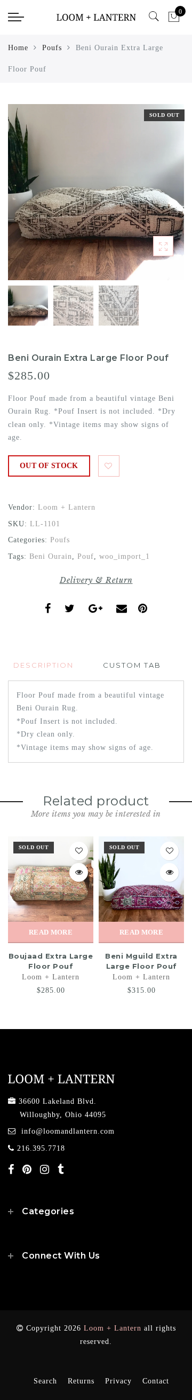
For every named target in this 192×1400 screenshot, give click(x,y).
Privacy (118, 1381)
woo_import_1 (124, 556)
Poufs (52, 48)
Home (18, 48)
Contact (155, 1381)
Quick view (78, 872)
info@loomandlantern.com (68, 1131)
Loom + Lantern (66, 507)
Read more (51, 932)
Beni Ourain (50, 556)
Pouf (85, 556)
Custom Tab (132, 665)
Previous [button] (27, 198)
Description (43, 665)
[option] (96, 192)
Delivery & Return (96, 580)
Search (45, 1381)
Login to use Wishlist (108, 466)
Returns (81, 1381)
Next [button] (151, 198)
